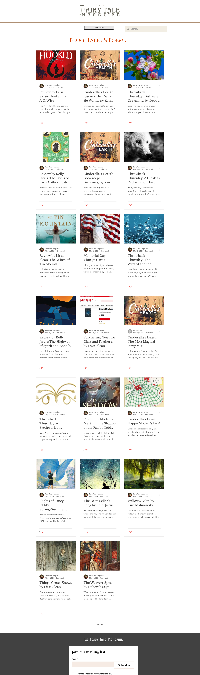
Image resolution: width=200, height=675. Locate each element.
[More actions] (72, 86)
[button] (99, 27)
